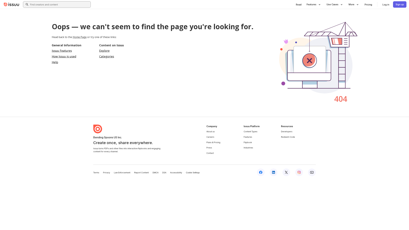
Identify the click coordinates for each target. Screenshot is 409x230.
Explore (104, 51)
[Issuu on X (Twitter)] (286, 172)
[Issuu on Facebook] (261, 172)
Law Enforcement (122, 172)
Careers (210, 137)
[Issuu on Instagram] (299, 172)
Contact (210, 153)
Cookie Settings (193, 173)
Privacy (106, 172)
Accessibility (176, 172)
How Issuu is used (64, 56)
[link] (298, 4)
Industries (248, 147)
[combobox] (59, 4)
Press (209, 147)
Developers (286, 131)
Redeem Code (288, 137)
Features (248, 137)
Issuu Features (62, 51)
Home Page (80, 37)
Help (55, 62)
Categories (106, 56)
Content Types (250, 131)
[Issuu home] (11, 4)
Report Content (141, 172)
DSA (164, 172)
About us (210, 131)
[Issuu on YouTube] (312, 172)
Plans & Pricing (213, 142)
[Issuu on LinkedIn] (273, 172)
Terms (96, 172)
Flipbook (248, 142)
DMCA (155, 172)
